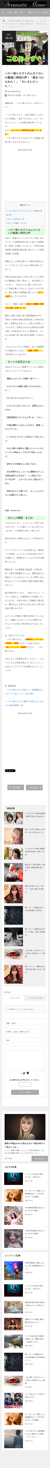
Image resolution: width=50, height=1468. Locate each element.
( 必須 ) (11, 1023)
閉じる (27, 205)
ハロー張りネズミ (28, 21)
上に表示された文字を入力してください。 (25, 1080)
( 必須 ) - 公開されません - (18, 1032)
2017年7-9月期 (14, 21)
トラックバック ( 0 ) (35, 998)
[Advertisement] (25, 177)
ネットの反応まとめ (15, 219)
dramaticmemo (14, 91)
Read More (40, 1158)
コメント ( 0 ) (14, 998)
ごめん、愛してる (14, 12)
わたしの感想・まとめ (16, 223)
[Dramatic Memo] (25, 4)
